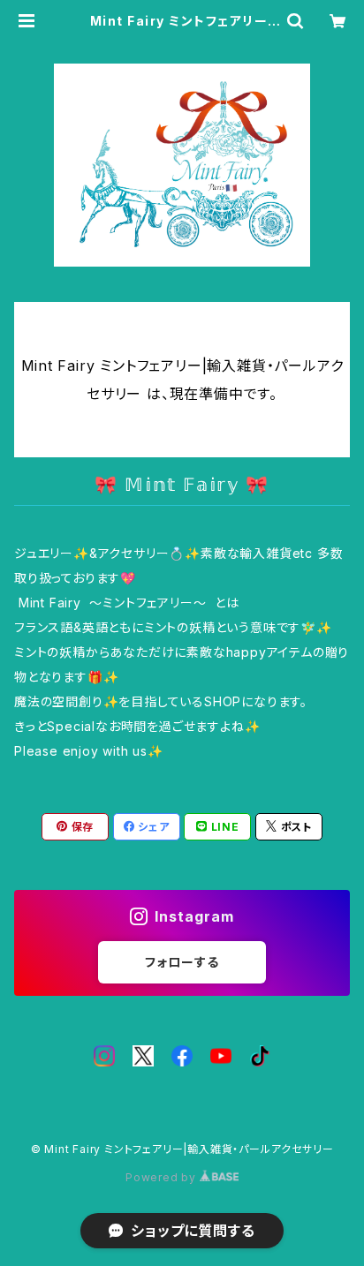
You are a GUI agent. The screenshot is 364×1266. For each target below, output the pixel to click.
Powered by (162, 1177)
